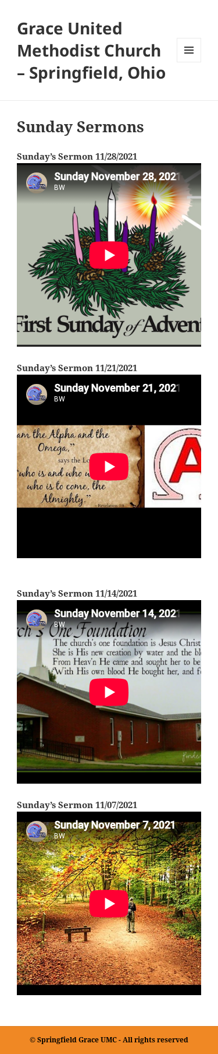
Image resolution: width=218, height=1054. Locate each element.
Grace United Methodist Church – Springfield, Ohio (91, 50)
